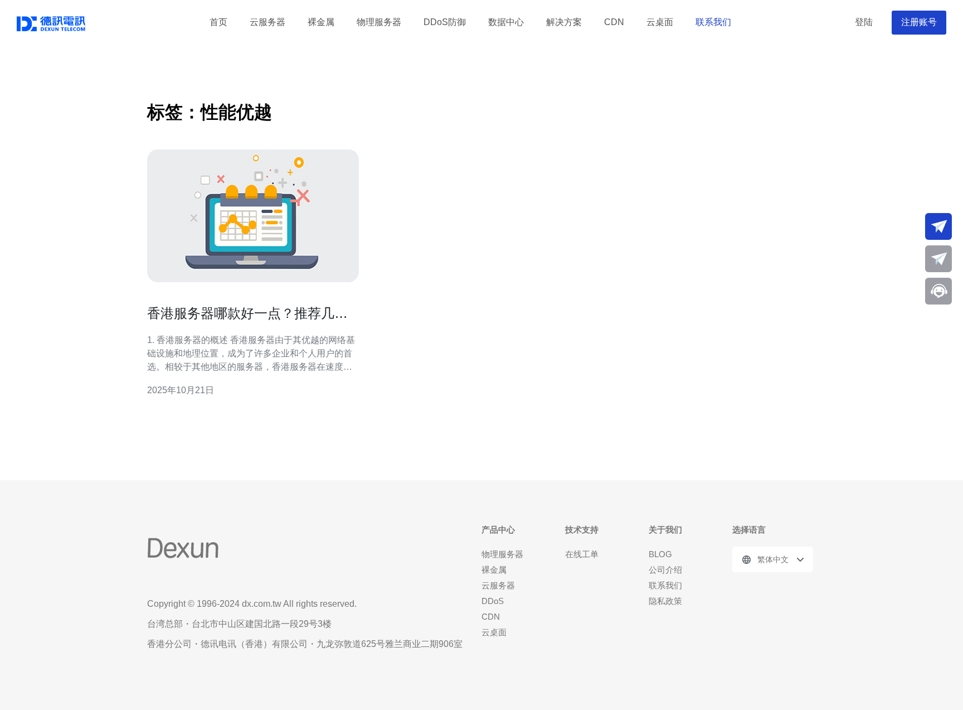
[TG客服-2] (938, 258)
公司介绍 (665, 569)
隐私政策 (665, 601)
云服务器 (267, 22)
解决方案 (564, 22)
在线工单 (582, 554)
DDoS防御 (445, 22)
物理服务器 (379, 22)
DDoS (492, 601)
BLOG (660, 554)
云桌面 (659, 22)
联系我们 (713, 22)
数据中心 (506, 22)
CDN (614, 22)
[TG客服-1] (938, 226)
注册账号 (919, 22)
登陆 (864, 22)
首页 (218, 22)
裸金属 (321, 22)
